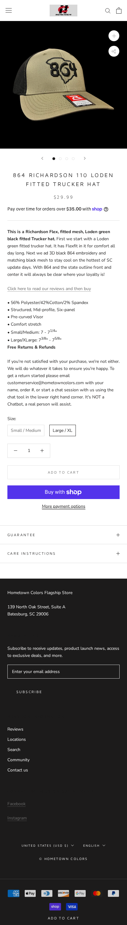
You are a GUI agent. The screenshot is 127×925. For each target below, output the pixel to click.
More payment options (63, 506)
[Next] (85, 158)
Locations (16, 739)
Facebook (16, 804)
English (91, 845)
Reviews (15, 729)
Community (18, 760)
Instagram (17, 818)
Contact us (17, 770)
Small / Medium (26, 430)
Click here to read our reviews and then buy (49, 289)
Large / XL (62, 430)
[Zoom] (114, 35)
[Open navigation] (9, 10)
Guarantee (21, 534)
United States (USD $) (45, 845)
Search (13, 750)
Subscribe (29, 691)
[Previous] (42, 158)
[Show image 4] (73, 158)
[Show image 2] (60, 158)
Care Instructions (31, 553)
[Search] (108, 10)
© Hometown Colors (63, 859)
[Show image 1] (53, 158)
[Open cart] (118, 10)
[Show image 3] (66, 158)
